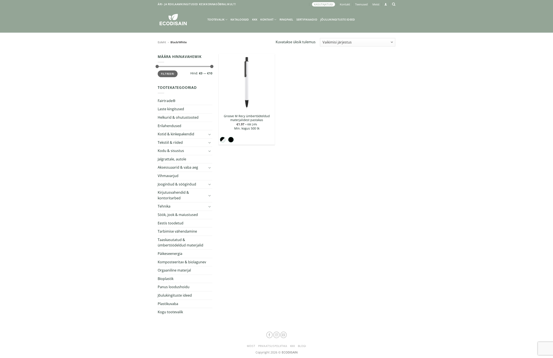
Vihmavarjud (168, 175)
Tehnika (164, 206)
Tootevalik (216, 19)
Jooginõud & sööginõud (177, 184)
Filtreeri (167, 73)
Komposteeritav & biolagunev (182, 262)
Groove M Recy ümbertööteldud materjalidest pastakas (247, 118)
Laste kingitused (171, 109)
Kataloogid (239, 19)
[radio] (222, 139)
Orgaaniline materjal (174, 270)
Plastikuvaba (168, 303)
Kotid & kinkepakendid (176, 134)
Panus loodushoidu (173, 286)
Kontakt (345, 4)
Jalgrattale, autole (172, 159)
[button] (385, 4)
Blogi (302, 346)
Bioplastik (165, 278)
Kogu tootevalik (170, 312)
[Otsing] (393, 4)
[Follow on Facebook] (269, 335)
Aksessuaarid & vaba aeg (178, 167)
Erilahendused (169, 125)
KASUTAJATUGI (323, 4)
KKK (254, 19)
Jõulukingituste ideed (337, 19)
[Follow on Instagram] (276, 335)
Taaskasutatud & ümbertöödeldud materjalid (180, 242)
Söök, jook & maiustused (178, 214)
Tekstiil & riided (170, 142)
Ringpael (286, 19)
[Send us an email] (283, 335)
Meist (376, 4)
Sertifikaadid (306, 19)
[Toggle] (209, 134)
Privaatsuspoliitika (272, 346)
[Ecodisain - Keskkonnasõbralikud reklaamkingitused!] (179, 19)
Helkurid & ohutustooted (178, 117)
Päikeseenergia (170, 253)
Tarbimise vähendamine (177, 231)
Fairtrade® (166, 100)
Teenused (361, 4)
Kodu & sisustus (171, 150)
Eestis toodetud (170, 223)
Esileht (162, 42)
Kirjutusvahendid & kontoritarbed (173, 195)
